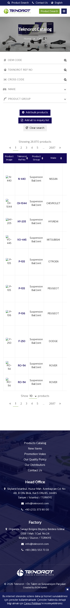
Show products (35, 396)
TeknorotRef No (22, 158)
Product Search (49, 11)
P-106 (22, 313)
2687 (52, 148)
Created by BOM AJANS (35, 588)
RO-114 (22, 366)
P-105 (22, 261)
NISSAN (53, 179)
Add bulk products (36, 112)
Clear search (36, 128)
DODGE (53, 341)
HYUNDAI (53, 221)
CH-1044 (22, 203)
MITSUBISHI (53, 240)
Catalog (41, 38)
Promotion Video (35, 454)
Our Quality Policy (35, 459)
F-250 (22, 341)
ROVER (53, 366)
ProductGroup (36, 158)
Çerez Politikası (32, 603)
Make (53, 158)
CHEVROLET (53, 203)
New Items (35, 448)
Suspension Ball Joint (36, 179)
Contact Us (35, 470)
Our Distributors (35, 465)
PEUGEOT (53, 288)
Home (27, 39)
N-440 (22, 179)
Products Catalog (35, 443)
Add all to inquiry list (36, 120)
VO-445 (22, 240)
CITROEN (53, 261)
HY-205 (22, 221)
